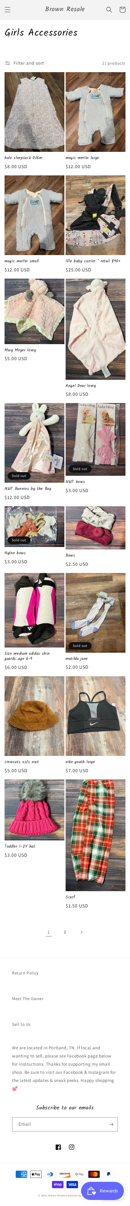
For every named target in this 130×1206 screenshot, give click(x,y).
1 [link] (48, 932)
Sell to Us (21, 1024)
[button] (7, 9)
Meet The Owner (28, 998)
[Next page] (81, 932)
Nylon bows (15, 553)
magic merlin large (82, 158)
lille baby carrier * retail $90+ (93, 261)
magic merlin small (22, 261)
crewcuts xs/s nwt (22, 762)
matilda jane (77, 659)
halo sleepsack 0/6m (23, 158)
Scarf (70, 897)
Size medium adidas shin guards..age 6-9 (27, 656)
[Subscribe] (111, 1124)
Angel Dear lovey (81, 386)
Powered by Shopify (79, 1195)
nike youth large (80, 762)
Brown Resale (56, 1195)
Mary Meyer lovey (20, 350)
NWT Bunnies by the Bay (28, 489)
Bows (70, 555)
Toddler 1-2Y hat (20, 846)
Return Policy (25, 973)
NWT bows (75, 482)
